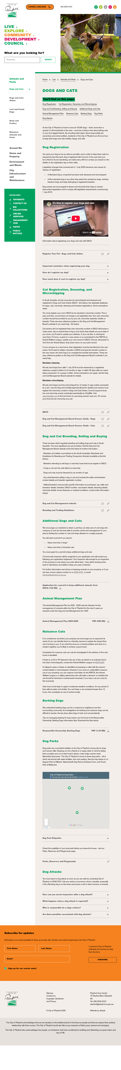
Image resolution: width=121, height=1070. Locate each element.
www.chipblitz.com (50, 396)
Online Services (18, 215)
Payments (18, 200)
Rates (16, 227)
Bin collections (20, 208)
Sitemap (49, 993)
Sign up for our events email (22, 968)
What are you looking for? (24, 53)
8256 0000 (99, 663)
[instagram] (110, 7)
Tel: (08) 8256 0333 (98, 1001)
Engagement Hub (20, 222)
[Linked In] (105, 7)
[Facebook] (96, 7)
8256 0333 (78, 572)
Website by (95, 1011)
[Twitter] (101, 7)
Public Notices (17, 232)
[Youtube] (115, 7)
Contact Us (19, 203)
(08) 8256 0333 (66, 7)
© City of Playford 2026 (56, 1011)
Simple (102, 1011)
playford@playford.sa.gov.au (54, 575)
